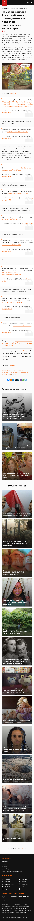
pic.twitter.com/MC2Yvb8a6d (12, 302)
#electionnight (7, 104)
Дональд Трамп (7, 370)
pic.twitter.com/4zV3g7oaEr (11, 275)
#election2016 (7, 106)
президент (5, 372)
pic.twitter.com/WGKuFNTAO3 (17, 132)
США (9, 374)
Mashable (13, 93)
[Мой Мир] (13, 380)
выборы (16, 368)
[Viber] (21, 380)
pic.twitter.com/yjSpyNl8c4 (11, 219)
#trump (30, 102)
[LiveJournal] (18, 380)
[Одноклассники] (11, 380)
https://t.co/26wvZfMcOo (10, 272)
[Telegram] (25, 380)
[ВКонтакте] (8, 380)
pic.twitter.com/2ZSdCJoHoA (22, 106)
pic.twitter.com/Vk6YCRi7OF (11, 245)
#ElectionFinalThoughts (24, 104)
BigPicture (13, 8)
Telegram (26, 351)
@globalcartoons (26, 168)
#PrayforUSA (6, 102)
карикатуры (18, 370)
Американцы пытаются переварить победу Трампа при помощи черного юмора (17, 343)
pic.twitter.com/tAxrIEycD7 (22, 326)
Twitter (9, 368)
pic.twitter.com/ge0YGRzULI (11, 170)
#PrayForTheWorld (19, 102)
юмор (14, 374)
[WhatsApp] (23, 380)
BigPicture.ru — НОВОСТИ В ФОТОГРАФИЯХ (15, 896)
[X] (16, 380)
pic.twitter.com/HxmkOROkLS (17, 193)
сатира (4, 374)
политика (22, 8)
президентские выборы (19, 372)
